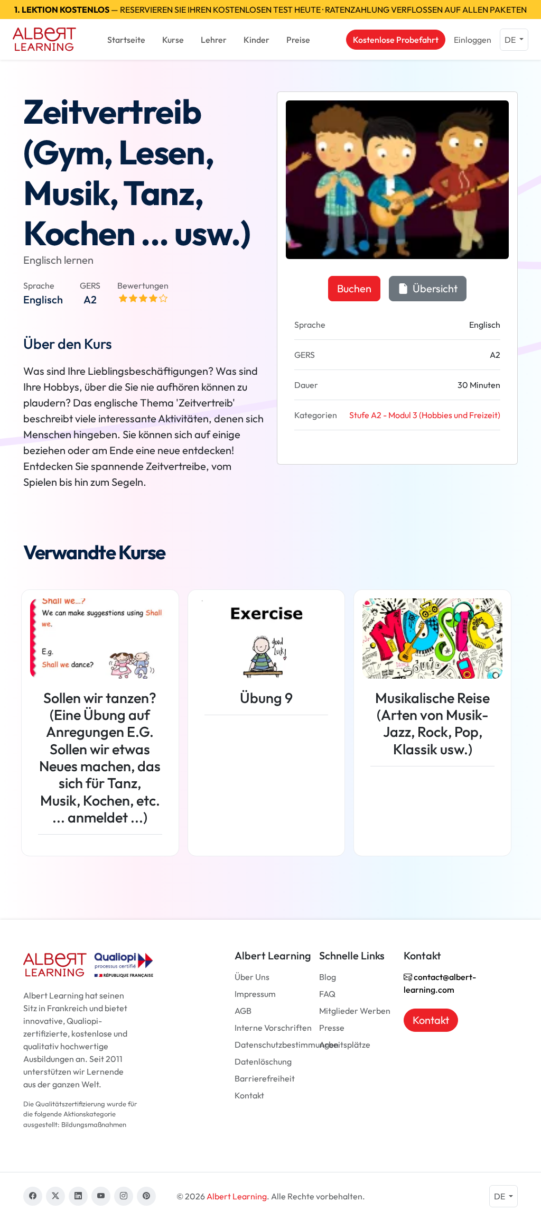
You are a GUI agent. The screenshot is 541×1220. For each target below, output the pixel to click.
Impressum (255, 993)
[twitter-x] (55, 1196)
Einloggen (472, 39)
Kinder (256, 39)
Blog (327, 977)
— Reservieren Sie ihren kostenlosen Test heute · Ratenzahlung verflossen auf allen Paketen (270, 9)
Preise (298, 39)
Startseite (126, 39)
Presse (331, 1027)
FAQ (327, 993)
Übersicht (434, 288)
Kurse (173, 39)
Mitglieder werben (354, 1010)
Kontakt (249, 1095)
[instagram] (123, 1196)
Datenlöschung (263, 1061)
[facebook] (32, 1196)
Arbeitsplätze (344, 1044)
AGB (243, 1010)
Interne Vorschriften (273, 1027)
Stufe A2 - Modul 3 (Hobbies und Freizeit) (424, 415)
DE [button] (511, 39)
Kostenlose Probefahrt (396, 39)
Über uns (252, 977)
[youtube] (100, 1196)
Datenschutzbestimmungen (287, 1044)
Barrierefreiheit (265, 1078)
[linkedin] (78, 1196)
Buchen (354, 288)
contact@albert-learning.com (440, 983)
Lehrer (214, 39)
